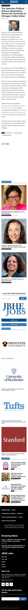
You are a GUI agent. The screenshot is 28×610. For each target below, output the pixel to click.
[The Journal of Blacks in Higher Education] (14, 2)
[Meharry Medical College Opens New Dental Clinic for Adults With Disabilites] (5, 466)
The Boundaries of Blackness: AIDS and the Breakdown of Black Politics (14, 112)
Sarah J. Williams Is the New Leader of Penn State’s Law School (13, 540)
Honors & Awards (6, 5)
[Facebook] (11, 584)
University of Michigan (6, 135)
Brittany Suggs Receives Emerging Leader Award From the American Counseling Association (18, 498)
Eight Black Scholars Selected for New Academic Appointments (18, 475)
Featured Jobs (6, 328)
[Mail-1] (7, 584)
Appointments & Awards (6, 215)
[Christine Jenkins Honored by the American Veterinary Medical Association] (14, 231)
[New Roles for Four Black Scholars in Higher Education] (14, 264)
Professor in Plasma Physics (7, 358)
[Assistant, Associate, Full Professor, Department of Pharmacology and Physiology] (14, 374)
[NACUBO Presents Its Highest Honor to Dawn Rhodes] (14, 197)
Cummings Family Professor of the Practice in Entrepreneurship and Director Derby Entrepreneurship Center (13, 422)
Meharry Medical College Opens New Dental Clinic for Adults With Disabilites (18, 465)
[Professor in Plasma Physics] (14, 344)
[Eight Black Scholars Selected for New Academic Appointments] (5, 477)
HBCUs (12, 469)
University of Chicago (18, 132)
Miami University (9, 132)
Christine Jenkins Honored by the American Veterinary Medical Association (13, 246)
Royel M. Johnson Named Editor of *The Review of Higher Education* (13, 546)
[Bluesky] (3, 584)
